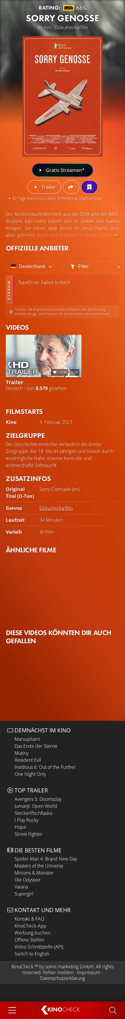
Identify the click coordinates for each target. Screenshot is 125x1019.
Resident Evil (28, 760)
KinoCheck (22, 966)
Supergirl (24, 894)
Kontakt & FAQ (29, 919)
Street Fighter (28, 834)
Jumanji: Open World (36, 806)
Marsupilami (27, 739)
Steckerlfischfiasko (33, 813)
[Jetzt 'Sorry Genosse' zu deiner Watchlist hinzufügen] (89, 187)
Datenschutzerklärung (62, 978)
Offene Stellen (29, 940)
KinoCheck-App (31, 926)
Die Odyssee (27, 880)
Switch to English (32, 954)
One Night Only (30, 774)
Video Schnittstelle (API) (39, 947)
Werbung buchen (32, 933)
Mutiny (21, 753)
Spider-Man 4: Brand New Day (46, 859)
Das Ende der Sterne (36, 746)
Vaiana (21, 887)
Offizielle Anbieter (37, 248)
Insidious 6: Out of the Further (45, 767)
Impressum (88, 972)
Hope (20, 827)
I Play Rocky (26, 820)
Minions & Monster (34, 873)
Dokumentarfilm (56, 508)
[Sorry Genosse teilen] (71, 187)
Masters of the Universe (39, 866)
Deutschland (32, 266)
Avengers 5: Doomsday (38, 799)
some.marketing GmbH (69, 966)
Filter (83, 266)
